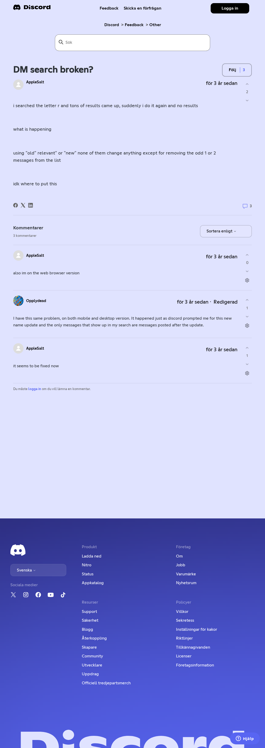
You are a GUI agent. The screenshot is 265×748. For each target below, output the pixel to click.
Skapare (89, 647)
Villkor (182, 612)
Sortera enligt (220, 231)
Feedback (109, 8)
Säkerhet (90, 620)
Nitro (86, 565)
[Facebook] (15, 205)
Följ (232, 70)
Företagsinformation (195, 665)
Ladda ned (91, 556)
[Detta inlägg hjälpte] (247, 84)
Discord (111, 25)
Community (92, 656)
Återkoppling (94, 638)
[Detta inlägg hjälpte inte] (247, 100)
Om (179, 556)
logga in (34, 389)
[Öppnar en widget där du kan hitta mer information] (245, 738)
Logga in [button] (230, 8)
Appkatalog (93, 583)
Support (89, 612)
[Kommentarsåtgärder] (247, 280)
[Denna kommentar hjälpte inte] (247, 271)
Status (87, 574)
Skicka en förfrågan (142, 8)
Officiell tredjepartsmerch (106, 683)
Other (155, 25)
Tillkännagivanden (193, 647)
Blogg (87, 629)
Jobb (180, 565)
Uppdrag (90, 674)
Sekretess (185, 620)
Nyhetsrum (186, 583)
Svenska (25, 570)
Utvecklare (92, 665)
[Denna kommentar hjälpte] (247, 254)
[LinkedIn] (30, 205)
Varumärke (186, 574)
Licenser (184, 656)
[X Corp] (23, 205)
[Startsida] (31, 9)
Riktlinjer (184, 638)
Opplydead (36, 301)
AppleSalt (35, 82)
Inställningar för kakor (196, 629)
